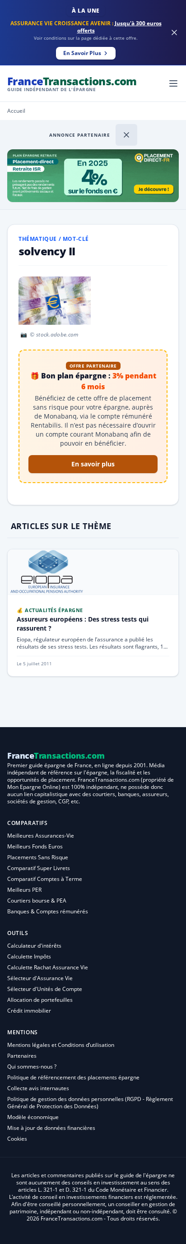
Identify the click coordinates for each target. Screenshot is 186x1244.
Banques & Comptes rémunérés (47, 911)
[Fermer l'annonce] (126, 135)
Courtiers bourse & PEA (36, 900)
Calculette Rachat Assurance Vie (47, 967)
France (72, 83)
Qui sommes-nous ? (31, 1066)
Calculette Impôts (29, 956)
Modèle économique (33, 1117)
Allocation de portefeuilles (40, 1000)
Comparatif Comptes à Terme (44, 879)
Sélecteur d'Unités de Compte (44, 989)
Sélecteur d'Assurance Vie (40, 978)
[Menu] (173, 83)
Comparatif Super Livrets (38, 868)
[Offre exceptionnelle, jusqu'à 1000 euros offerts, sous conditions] (93, 175)
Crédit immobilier (29, 1010)
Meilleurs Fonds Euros (35, 846)
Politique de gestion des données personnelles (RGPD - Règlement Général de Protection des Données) (90, 1102)
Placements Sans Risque (37, 857)
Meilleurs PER (24, 890)
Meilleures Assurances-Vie (40, 835)
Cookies (17, 1139)
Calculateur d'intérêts (34, 945)
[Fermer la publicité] (174, 32)
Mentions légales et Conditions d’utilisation (60, 1045)
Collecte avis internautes (38, 1088)
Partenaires (22, 1056)
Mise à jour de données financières (51, 1128)
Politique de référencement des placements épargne (73, 1077)
